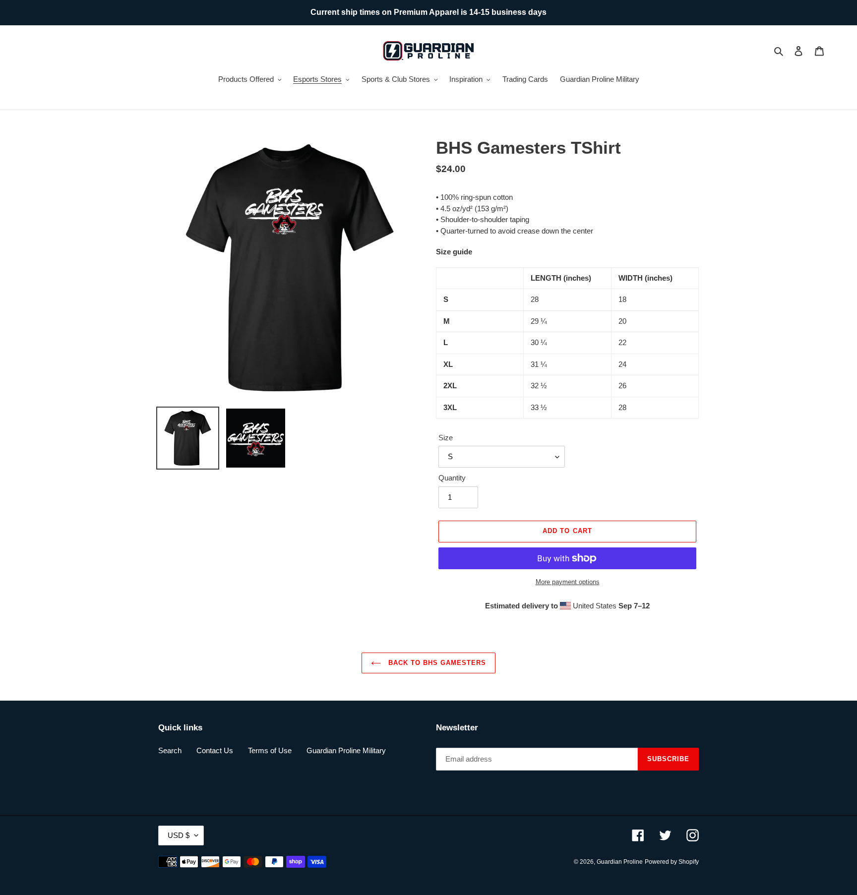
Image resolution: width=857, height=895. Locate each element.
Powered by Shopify (672, 861)
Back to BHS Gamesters (436, 662)
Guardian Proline (620, 861)
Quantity (452, 478)
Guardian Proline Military (346, 750)
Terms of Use (270, 750)
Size (445, 437)
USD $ (178, 835)
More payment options (568, 582)
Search (170, 750)
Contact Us (214, 750)
